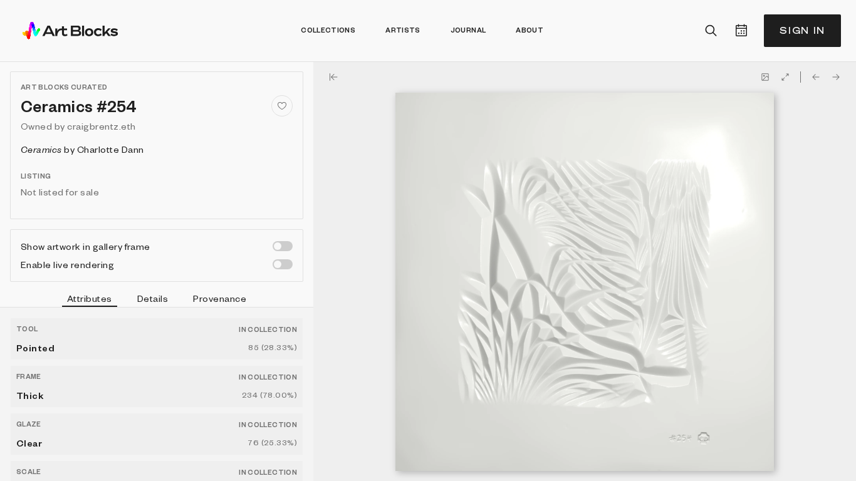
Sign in (802, 30)
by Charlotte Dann (82, 149)
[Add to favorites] (282, 105)
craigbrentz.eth (101, 126)
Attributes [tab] (89, 298)
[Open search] (711, 30)
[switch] (283, 246)
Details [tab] (152, 298)
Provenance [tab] (219, 298)
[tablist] (156, 300)
